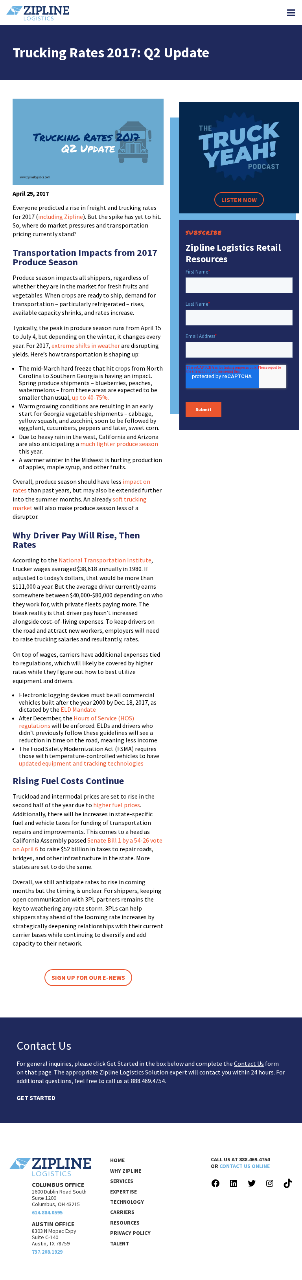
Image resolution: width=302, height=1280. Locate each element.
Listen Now (239, 200)
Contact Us (249, 1063)
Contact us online (244, 1166)
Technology (127, 1201)
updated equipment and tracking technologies (81, 763)
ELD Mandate (78, 709)
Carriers (122, 1212)
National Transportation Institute (105, 560)
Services (121, 1181)
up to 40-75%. (90, 397)
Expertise (123, 1191)
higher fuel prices (116, 805)
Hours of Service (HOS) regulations (76, 721)
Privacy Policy (130, 1232)
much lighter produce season (119, 444)
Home (117, 1160)
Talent (119, 1243)
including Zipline (60, 216)
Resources (125, 1222)
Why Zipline (125, 1170)
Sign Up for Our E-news (88, 977)
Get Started (36, 1097)
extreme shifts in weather (86, 345)
